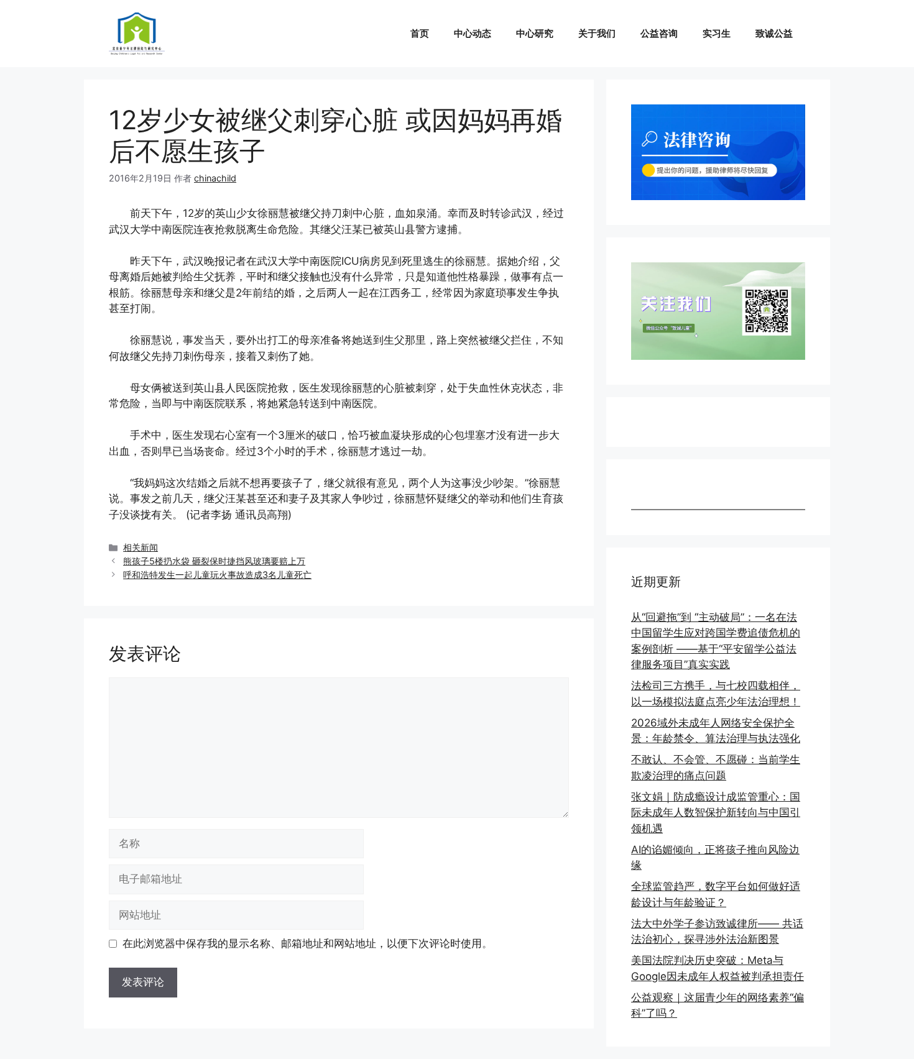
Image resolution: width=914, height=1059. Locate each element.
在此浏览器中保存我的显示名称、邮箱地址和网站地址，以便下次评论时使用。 (307, 943)
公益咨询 (659, 33)
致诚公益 (774, 33)
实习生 (717, 33)
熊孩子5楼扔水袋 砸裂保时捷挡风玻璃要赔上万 (214, 561)
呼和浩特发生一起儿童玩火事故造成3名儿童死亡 (217, 574)
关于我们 (597, 33)
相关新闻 (140, 547)
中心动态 (472, 33)
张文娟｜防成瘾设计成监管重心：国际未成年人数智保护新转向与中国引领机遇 (715, 813)
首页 (419, 33)
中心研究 (534, 33)
